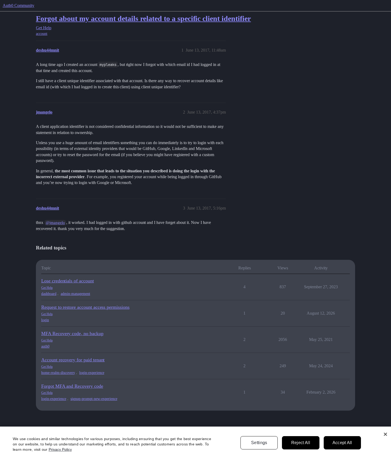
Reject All (300, 442)
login (45, 320)
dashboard (48, 294)
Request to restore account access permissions (85, 307)
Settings (259, 442)
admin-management (75, 294)
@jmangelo (55, 222)
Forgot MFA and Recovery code (72, 386)
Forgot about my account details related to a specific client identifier (143, 18)
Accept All (342, 442)
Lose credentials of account (67, 280)
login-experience (91, 373)
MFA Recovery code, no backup (72, 333)
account (41, 34)
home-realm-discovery (58, 373)
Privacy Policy (60, 449)
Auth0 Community (18, 5)
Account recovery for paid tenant (73, 359)
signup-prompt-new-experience (93, 399)
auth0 (45, 346)
